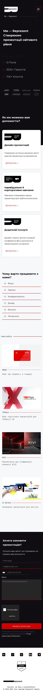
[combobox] (4, 572)
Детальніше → (12, 163)
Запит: (4, 577)
